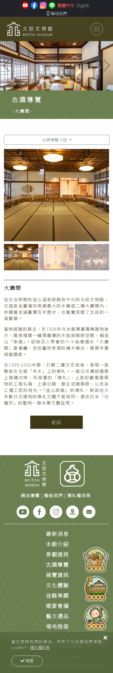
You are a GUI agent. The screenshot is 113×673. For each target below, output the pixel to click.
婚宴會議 (57, 605)
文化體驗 (57, 585)
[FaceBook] (39, 511)
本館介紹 (57, 544)
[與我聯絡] (89, 511)
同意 (30, 660)
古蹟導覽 (57, 564)
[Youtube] (23, 511)
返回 (56, 422)
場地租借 (57, 626)
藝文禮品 (57, 616)
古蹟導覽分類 (55, 140)
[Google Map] (72, 511)
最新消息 (57, 533)
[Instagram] (56, 511)
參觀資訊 (57, 554)
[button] (106, 65)
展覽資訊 (57, 575)
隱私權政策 (40, 647)
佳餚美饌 (57, 595)
